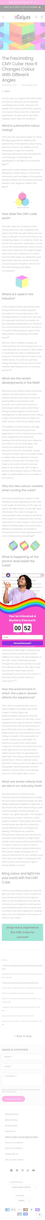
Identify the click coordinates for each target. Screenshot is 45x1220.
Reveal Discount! (22, 643)
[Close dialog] (42, 575)
